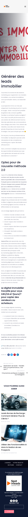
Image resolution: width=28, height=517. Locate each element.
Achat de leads (5, 421)
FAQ (16, 497)
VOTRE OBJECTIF (18, 463)
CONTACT (19, 465)
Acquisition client (6, 57)
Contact (14, 494)
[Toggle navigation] (22, 6)
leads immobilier (17, 348)
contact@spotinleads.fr (14, 474)
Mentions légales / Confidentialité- (14, 492)
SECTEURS (11, 465)
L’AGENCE (8, 463)
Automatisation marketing (9, 453)
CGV (12, 497)
